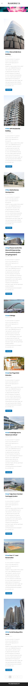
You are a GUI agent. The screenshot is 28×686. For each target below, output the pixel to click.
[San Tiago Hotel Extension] (14, 363)
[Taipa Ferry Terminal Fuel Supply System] (14, 484)
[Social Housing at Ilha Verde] (14, 614)
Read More (8, 89)
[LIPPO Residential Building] (14, 110)
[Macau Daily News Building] (14, 34)
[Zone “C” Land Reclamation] (14, 546)
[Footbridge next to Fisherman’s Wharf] (14, 423)
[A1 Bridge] (14, 306)
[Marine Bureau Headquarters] (14, 179)
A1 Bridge (12, 316)
